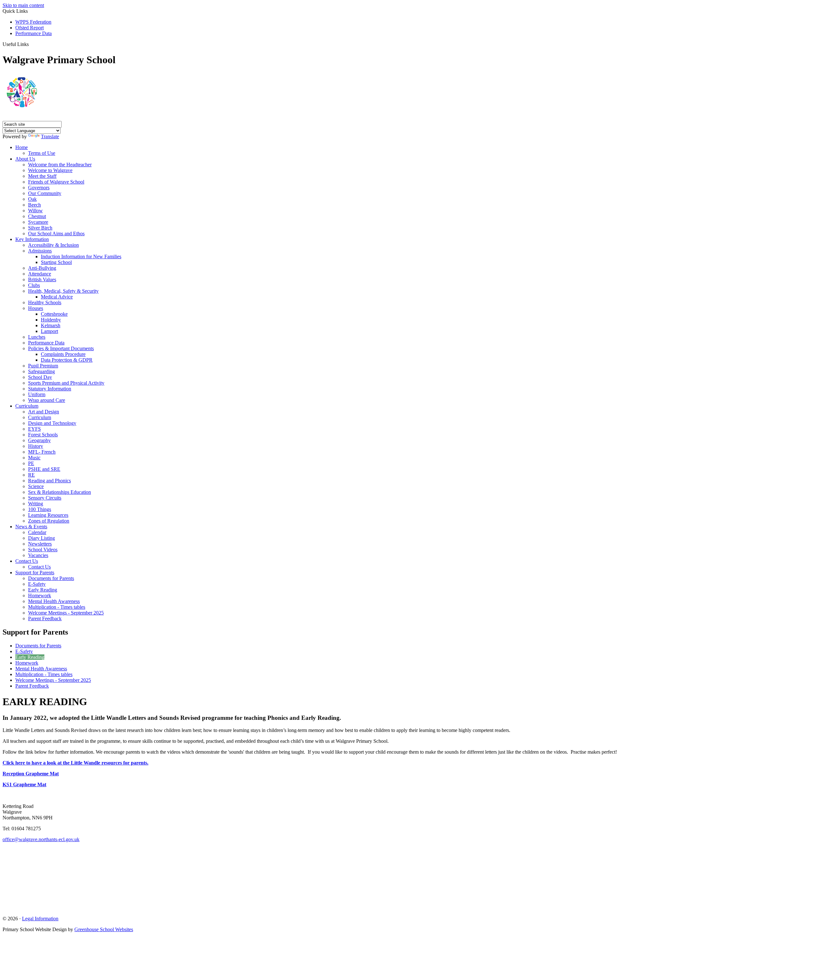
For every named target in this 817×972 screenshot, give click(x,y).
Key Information (32, 239)
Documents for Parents (51, 578)
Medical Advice (57, 296)
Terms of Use (41, 153)
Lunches (36, 337)
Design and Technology (52, 423)
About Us (25, 159)
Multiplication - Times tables (56, 607)
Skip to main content (23, 5)
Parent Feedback (45, 618)
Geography (39, 440)
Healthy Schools (44, 302)
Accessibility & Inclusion (53, 245)
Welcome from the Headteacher (60, 164)
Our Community (44, 193)
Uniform (36, 394)
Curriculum (26, 406)
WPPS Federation (33, 22)
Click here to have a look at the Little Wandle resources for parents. (75, 762)
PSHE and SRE (44, 469)
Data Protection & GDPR (67, 360)
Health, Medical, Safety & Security (63, 291)
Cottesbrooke (54, 314)
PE (31, 463)
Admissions (40, 250)
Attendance (39, 273)
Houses (35, 308)
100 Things (39, 509)
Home (21, 147)
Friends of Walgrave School (56, 182)
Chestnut (37, 216)
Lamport (49, 331)
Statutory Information (49, 388)
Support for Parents (34, 572)
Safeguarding (41, 371)
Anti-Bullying (42, 268)
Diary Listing (41, 538)
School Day (40, 377)
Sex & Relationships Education (59, 492)
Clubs (34, 285)
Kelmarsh (50, 325)
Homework (39, 595)
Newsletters (40, 543)
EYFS (34, 429)
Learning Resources (48, 515)
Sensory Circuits (44, 498)
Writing (35, 503)
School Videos (42, 549)
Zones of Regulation (48, 521)
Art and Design (43, 411)
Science (36, 486)
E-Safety (37, 584)
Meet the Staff (42, 176)
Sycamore (38, 222)
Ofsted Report (29, 27)
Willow (35, 210)
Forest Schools (43, 434)
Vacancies (38, 555)
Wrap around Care (46, 400)
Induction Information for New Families (81, 256)
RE (31, 475)
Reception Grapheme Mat (31, 773)
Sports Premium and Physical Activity (66, 383)
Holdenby (51, 319)
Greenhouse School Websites (103, 929)
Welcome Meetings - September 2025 (66, 612)
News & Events (31, 526)
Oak (32, 199)
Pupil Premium (43, 365)
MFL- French (42, 452)
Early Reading (42, 589)
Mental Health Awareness (54, 601)
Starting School (56, 262)
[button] (31, 44)
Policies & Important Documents (61, 348)
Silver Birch (40, 227)
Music (34, 457)
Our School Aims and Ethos (56, 233)
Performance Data (33, 33)
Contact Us (26, 561)
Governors (38, 187)
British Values (42, 279)
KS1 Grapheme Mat (24, 784)
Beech (34, 204)
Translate (50, 136)
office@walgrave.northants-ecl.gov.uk (41, 839)
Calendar (37, 532)
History (35, 446)
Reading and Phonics (49, 480)
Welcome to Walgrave (50, 170)
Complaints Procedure (63, 354)
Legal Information (40, 918)
